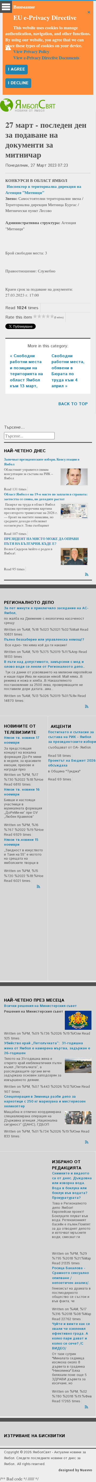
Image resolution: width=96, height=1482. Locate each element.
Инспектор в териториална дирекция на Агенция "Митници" (43, 189)
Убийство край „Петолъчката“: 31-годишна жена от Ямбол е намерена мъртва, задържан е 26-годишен (47, 1048)
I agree (16, 69)
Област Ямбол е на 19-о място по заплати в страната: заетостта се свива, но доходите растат (45, 496)
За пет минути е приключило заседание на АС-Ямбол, (46, 611)
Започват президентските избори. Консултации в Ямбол (41, 461)
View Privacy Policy (31, 51)
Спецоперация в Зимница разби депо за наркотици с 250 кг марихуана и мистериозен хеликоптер (45, 1101)
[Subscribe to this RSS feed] (87, 573)
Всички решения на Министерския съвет (40, 1006)
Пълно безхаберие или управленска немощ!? (44, 639)
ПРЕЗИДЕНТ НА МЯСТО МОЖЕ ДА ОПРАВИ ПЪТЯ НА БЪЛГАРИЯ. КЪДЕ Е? (41, 541)
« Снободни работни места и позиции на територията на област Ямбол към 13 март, (26, 371)
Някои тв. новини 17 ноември (21, 740)
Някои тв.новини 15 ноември (21, 842)
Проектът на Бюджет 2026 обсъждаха (71, 763)
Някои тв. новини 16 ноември (21, 792)
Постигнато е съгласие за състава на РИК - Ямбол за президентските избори (72, 737)
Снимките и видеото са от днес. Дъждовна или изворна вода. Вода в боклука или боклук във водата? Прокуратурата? (72, 1185)
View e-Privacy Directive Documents (46, 57)
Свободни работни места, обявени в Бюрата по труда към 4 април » (68, 371)
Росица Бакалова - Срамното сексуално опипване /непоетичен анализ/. (70, 1276)
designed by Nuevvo (75, 1470)
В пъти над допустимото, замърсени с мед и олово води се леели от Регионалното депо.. (44, 664)
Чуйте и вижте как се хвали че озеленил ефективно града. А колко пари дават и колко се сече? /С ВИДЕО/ (71, 1336)
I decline (18, 83)
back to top (73, 404)
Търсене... (14, 427)
